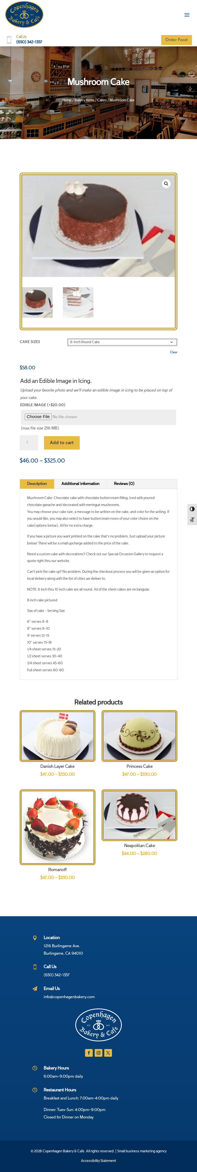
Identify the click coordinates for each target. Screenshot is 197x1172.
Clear (173, 352)
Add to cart (62, 442)
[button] (166, 183)
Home (67, 100)
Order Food (177, 40)
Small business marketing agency (141, 1151)
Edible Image (43, 405)
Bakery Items (84, 100)
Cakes (102, 100)
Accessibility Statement (98, 1161)
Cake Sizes (30, 342)
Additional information (80, 484)
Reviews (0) (124, 484)
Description (37, 484)
